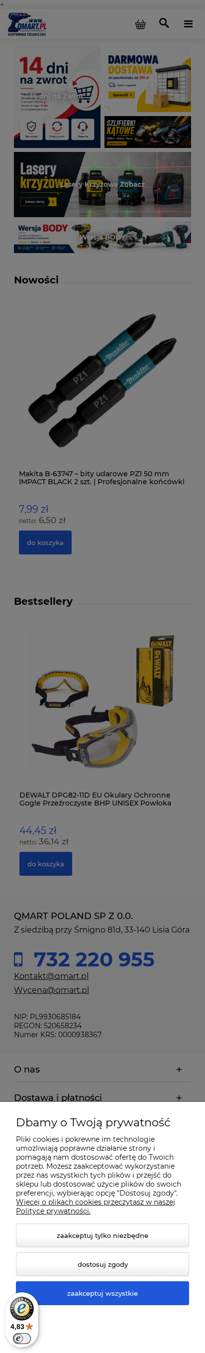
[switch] (22, 1338)
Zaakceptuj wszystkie (102, 1293)
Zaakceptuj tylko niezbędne (102, 1235)
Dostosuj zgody (103, 1264)
